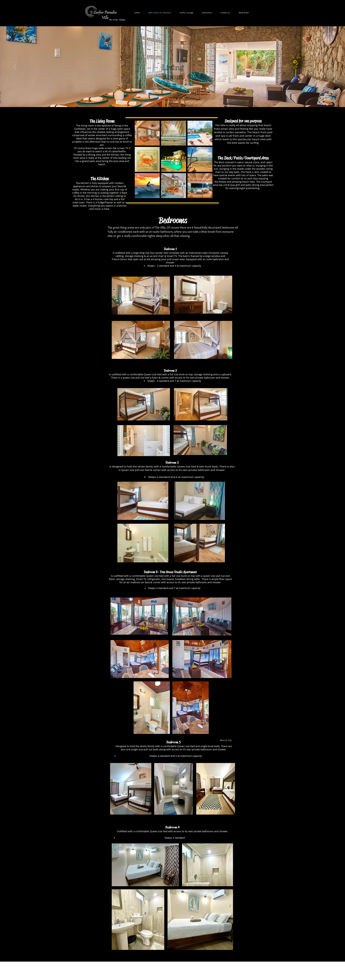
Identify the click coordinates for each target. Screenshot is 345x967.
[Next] (330, 66)
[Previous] (14, 66)
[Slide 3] (173, 101)
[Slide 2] (171, 101)
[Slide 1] (168, 101)
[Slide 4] (176, 101)
